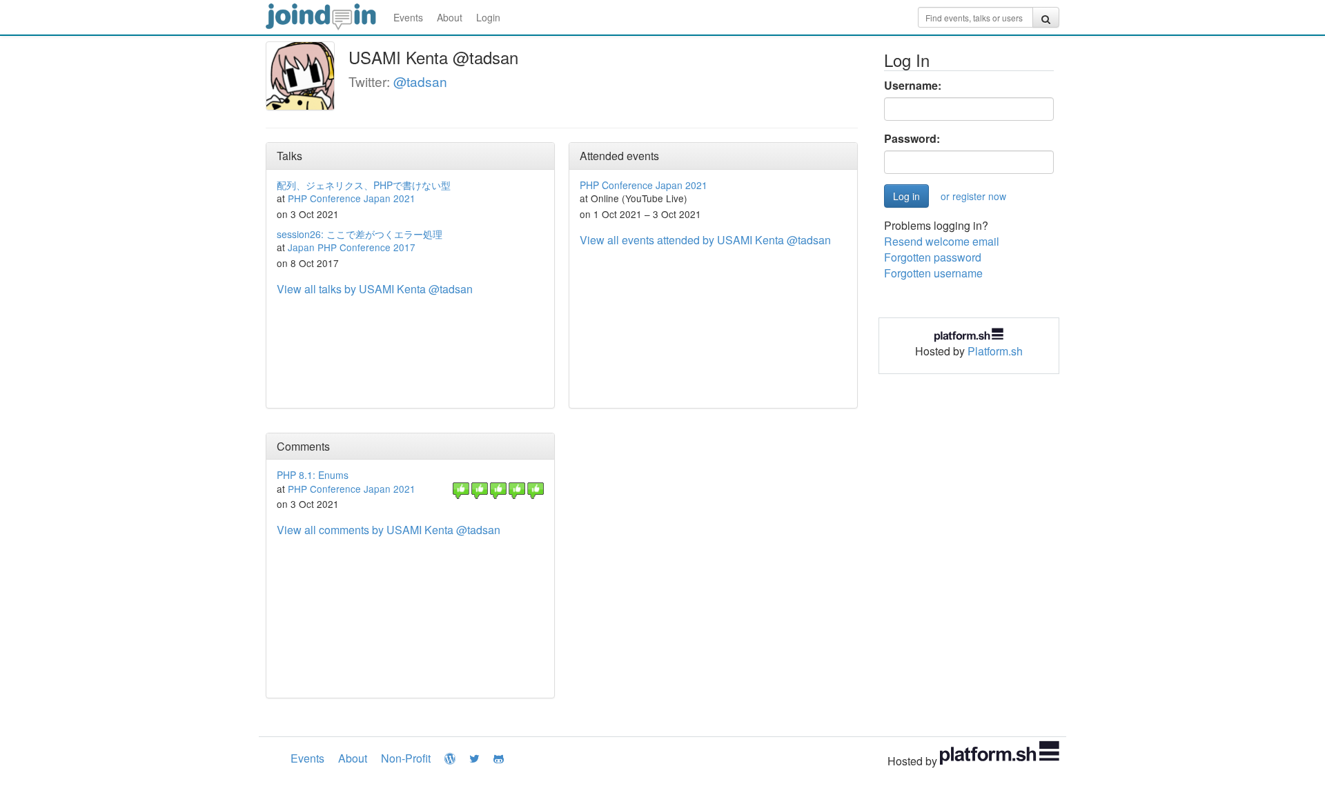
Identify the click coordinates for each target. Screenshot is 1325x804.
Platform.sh (995, 351)
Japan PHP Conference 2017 (351, 247)
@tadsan (420, 81)
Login (488, 17)
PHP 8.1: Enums (313, 475)
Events (408, 17)
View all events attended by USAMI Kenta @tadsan (705, 240)
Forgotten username (933, 273)
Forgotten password (932, 257)
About (449, 17)
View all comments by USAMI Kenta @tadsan (388, 530)
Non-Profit (406, 758)
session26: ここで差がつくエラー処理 (359, 234)
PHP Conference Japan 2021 (351, 198)
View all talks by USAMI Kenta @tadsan (375, 289)
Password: (912, 138)
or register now (973, 196)
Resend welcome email (941, 241)
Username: (912, 85)
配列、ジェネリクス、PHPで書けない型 (364, 185)
